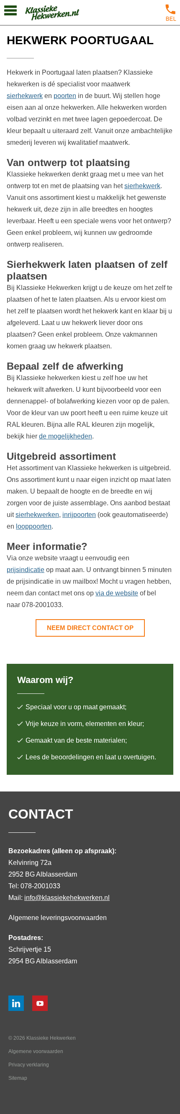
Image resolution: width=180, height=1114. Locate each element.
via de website (116, 593)
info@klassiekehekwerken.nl (67, 897)
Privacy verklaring (28, 1065)
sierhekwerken (37, 514)
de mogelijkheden (65, 436)
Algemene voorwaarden (35, 1051)
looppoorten (33, 526)
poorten (65, 95)
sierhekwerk (25, 95)
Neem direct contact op (90, 627)
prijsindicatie (25, 569)
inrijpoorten (79, 514)
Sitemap (17, 1078)
